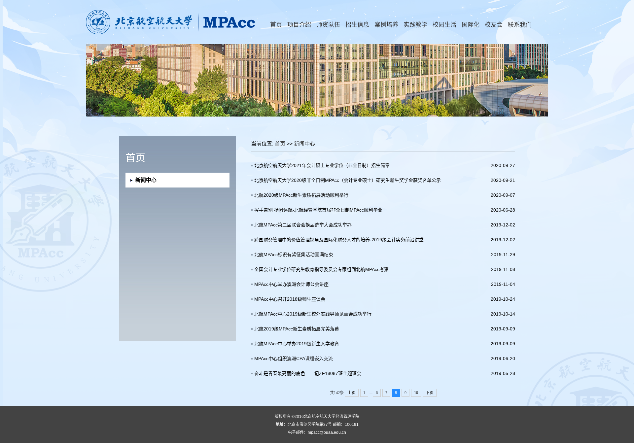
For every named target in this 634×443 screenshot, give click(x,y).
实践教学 (415, 24)
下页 (430, 393)
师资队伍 (328, 24)
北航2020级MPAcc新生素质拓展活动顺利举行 (301, 195)
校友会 (494, 24)
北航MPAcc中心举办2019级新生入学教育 (296, 343)
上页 (352, 393)
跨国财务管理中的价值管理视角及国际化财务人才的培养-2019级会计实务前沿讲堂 (339, 239)
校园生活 (444, 24)
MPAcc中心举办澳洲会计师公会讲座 (291, 284)
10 (416, 393)
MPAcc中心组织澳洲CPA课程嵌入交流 (293, 358)
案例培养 (386, 24)
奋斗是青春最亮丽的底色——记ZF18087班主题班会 (307, 373)
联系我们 (520, 24)
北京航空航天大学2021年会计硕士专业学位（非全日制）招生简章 (322, 165)
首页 (276, 24)
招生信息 (357, 24)
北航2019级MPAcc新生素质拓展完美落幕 (296, 328)
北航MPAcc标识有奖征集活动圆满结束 (293, 254)
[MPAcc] (171, 33)
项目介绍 (299, 24)
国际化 (470, 24)
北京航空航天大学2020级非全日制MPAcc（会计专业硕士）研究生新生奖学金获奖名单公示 (347, 180)
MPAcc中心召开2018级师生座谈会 (289, 299)
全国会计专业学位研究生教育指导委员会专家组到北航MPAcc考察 (321, 269)
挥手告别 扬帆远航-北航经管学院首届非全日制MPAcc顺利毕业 (318, 210)
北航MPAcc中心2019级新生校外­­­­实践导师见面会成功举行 (312, 314)
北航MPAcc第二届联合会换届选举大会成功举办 (303, 224)
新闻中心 (304, 144)
